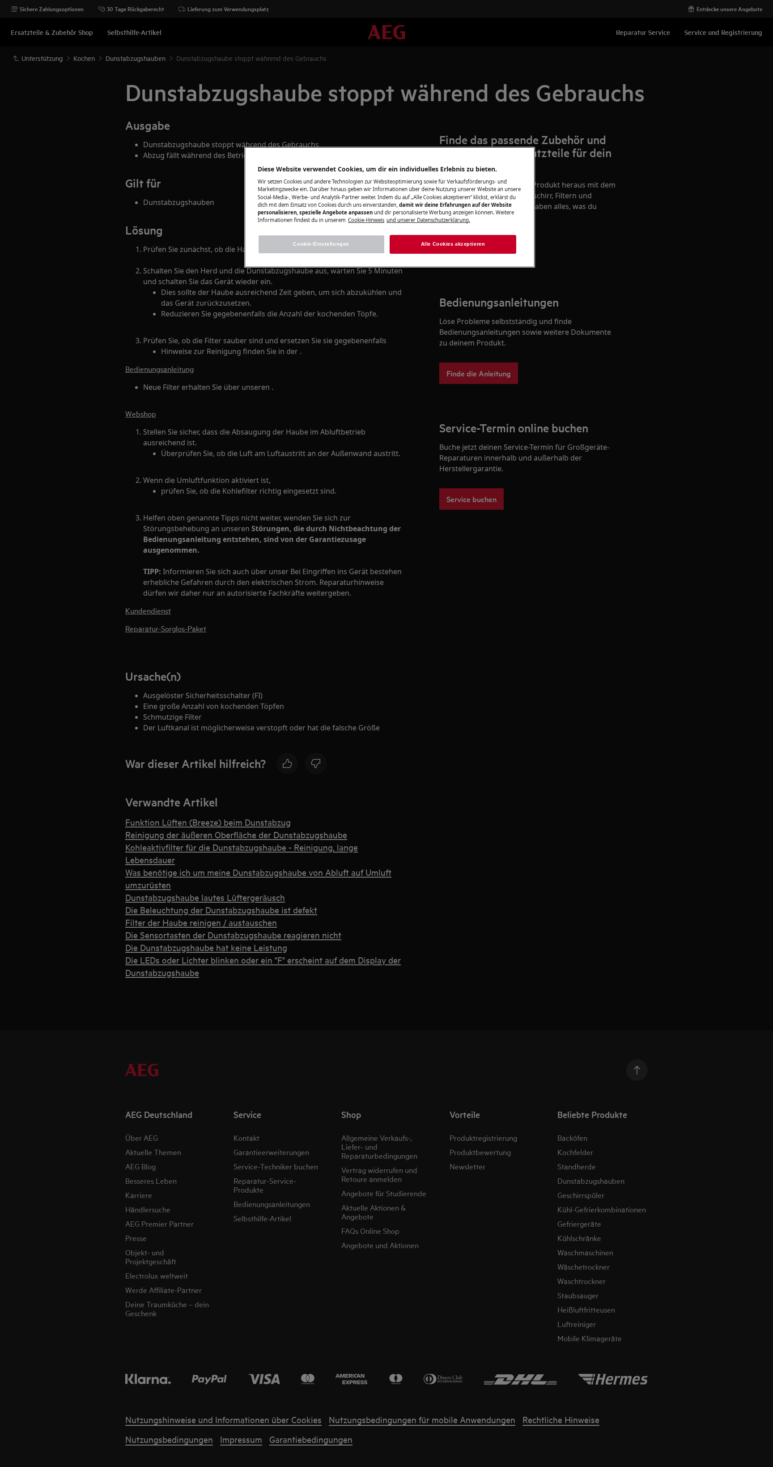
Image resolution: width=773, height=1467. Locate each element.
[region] (389, 207)
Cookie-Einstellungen (321, 244)
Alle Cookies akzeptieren (453, 244)
